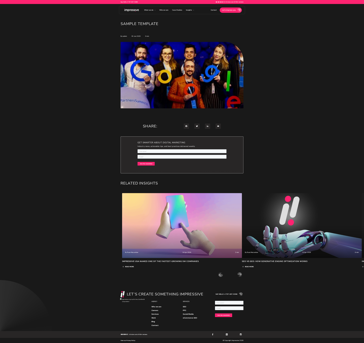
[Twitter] (197, 126)
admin (125, 36)
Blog (153, 321)
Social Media (188, 314)
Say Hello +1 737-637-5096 (226, 294)
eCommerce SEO (190, 318)
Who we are (156, 307)
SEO (184, 307)
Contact (154, 325)
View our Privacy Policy (128, 340)
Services (155, 314)
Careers (154, 310)
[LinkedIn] (208, 126)
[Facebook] (186, 126)
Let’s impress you (229, 10)
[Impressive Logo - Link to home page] (131, 10)
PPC (184, 310)
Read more (129, 267)
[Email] (218, 126)
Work (153, 318)
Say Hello (129, 2)
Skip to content (358, 1)
